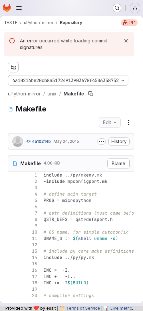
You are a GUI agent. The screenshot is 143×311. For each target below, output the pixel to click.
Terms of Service (83, 308)
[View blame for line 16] (14, 270)
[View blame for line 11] (14, 238)
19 (34, 289)
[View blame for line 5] (14, 200)
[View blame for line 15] (14, 264)
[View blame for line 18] (14, 283)
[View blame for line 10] (14, 232)
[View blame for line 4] (14, 194)
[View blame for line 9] (14, 226)
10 (34, 232)
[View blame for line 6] (14, 207)
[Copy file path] (90, 93)
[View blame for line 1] (14, 175)
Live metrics (122, 308)
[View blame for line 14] (14, 257)
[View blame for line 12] (14, 245)
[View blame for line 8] (14, 219)
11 (34, 238)
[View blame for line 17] (14, 276)
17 (34, 276)
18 (34, 283)
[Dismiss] (126, 41)
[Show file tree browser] (13, 67)
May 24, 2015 (66, 141)
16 (34, 270)
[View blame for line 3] (14, 188)
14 (34, 257)
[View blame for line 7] (14, 213)
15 (34, 264)
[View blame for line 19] (14, 289)
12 (34, 245)
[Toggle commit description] (101, 141)
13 (34, 251)
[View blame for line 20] (14, 295)
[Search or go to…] (117, 8)
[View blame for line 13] (14, 251)
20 (34, 295)
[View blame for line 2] (14, 181)
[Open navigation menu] (19, 8)
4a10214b (41, 141)
